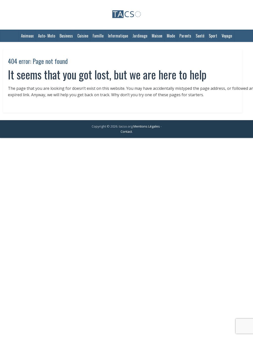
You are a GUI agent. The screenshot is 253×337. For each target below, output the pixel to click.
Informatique (118, 36)
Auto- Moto (46, 36)
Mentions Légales (146, 126)
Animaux (27, 36)
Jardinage (139, 36)
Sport (213, 36)
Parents (185, 36)
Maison (157, 36)
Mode (171, 36)
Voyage (227, 36)
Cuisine (82, 36)
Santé (200, 36)
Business (66, 36)
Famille (98, 36)
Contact (126, 131)
